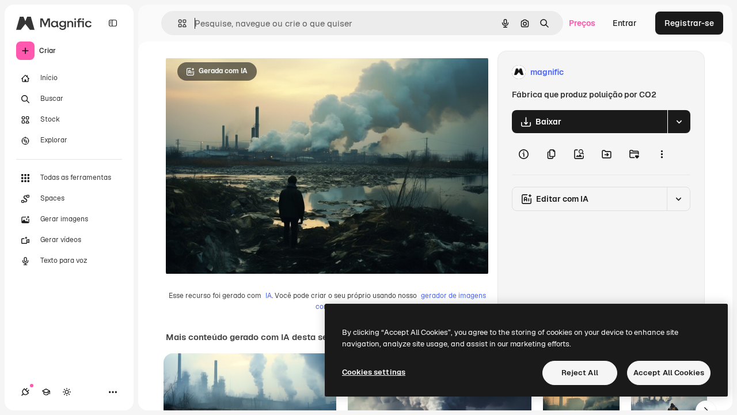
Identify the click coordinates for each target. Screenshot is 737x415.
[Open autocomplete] (177, 23)
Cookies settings (373, 372)
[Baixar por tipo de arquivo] (678, 121)
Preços (582, 23)
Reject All (579, 373)
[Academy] (46, 392)
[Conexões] (25, 392)
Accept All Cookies (668, 373)
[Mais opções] (661, 153)
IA (268, 295)
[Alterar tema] (67, 392)
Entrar (625, 23)
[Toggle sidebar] (113, 23)
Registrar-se (689, 23)
